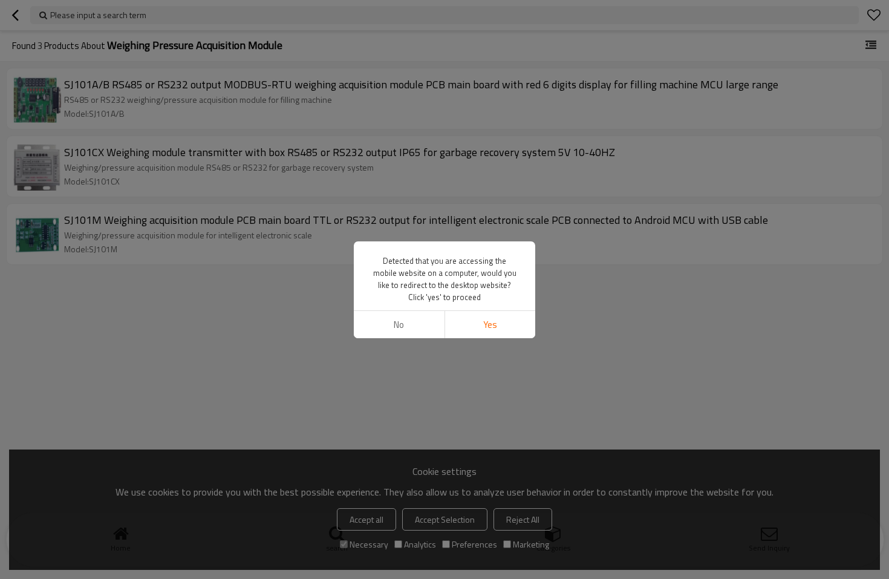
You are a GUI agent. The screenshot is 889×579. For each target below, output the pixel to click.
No (399, 325)
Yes (490, 325)
